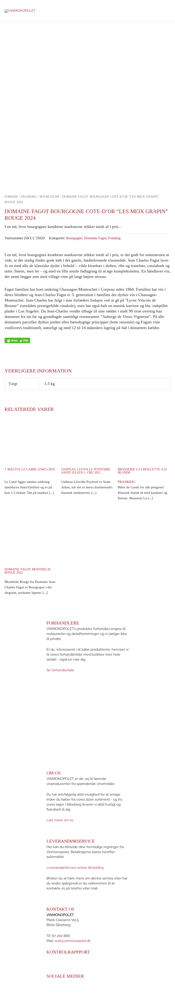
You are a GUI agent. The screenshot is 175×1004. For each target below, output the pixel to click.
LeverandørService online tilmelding (75, 867)
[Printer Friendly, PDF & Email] (17, 340)
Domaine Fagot (95, 238)
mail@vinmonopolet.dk (72, 940)
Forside (11, 196)
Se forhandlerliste (60, 670)
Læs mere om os (59, 820)
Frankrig (29, 196)
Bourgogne (49, 196)
